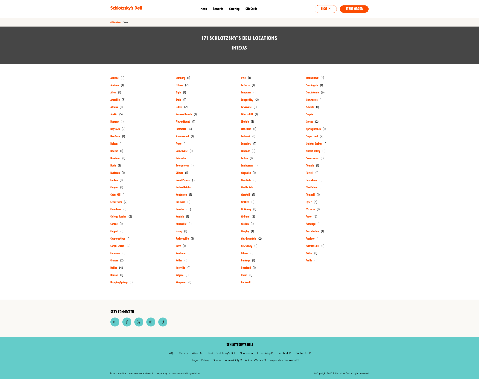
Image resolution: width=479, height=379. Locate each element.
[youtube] (114, 325)
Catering (234, 9)
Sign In (326, 9)
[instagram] (150, 325)
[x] (138, 325)
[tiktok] (162, 325)
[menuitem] (171, 353)
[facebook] (126, 325)
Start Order (354, 9)
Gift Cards (251, 9)
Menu (204, 9)
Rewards (218, 9)
